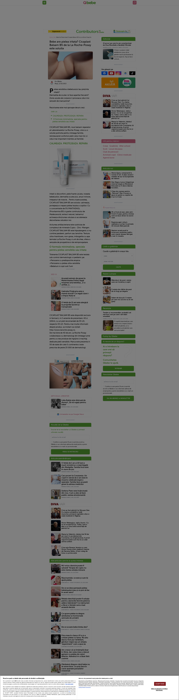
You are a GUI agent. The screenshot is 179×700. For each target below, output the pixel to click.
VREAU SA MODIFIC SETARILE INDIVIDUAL (159, 689)
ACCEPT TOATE (160, 684)
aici (69, 691)
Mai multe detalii (69, 684)
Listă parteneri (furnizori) (85, 687)
